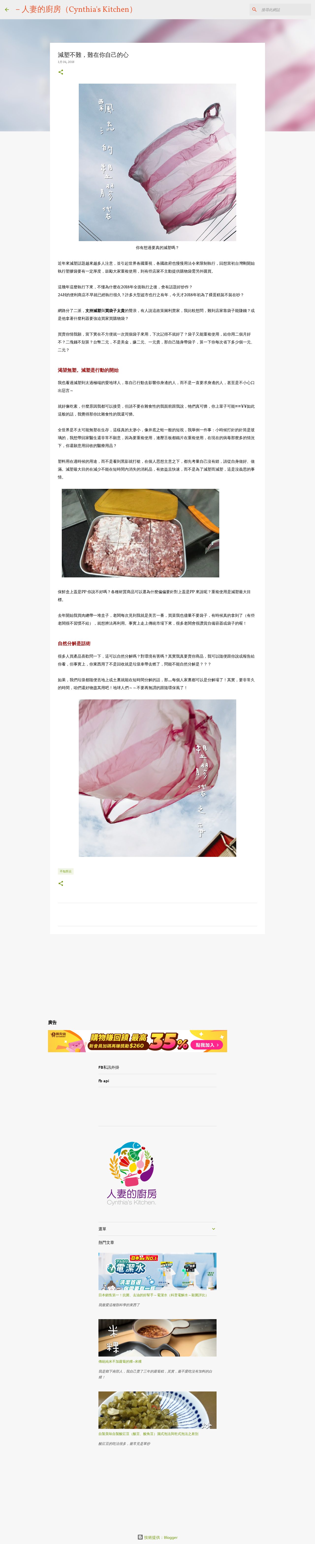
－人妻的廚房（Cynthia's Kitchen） (75, 9)
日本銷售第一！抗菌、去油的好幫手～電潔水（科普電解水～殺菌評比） (153, 1295)
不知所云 (66, 871)
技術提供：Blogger (160, 1537)
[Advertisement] (157, 976)
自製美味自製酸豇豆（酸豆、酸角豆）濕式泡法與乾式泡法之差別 (148, 1433)
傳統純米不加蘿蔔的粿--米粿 (120, 1361)
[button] (61, 72)
